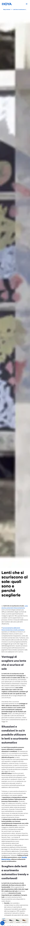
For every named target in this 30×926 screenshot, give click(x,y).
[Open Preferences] (2, 923)
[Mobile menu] (27, 4)
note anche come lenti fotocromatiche (15, 607)
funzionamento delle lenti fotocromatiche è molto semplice (13, 629)
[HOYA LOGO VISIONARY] (6, 4)
